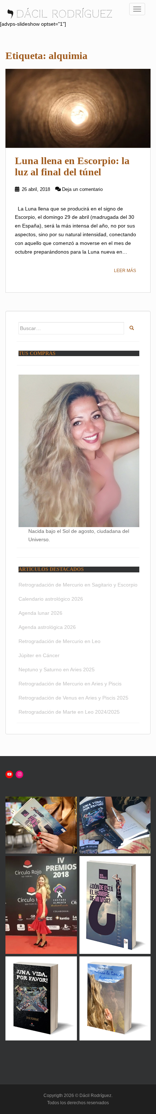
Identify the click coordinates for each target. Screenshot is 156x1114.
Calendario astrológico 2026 (51, 599)
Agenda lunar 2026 (40, 613)
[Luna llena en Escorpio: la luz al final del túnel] (78, 108)
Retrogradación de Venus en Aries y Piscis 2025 (73, 698)
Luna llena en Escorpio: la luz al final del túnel (72, 166)
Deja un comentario (82, 189)
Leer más (125, 270)
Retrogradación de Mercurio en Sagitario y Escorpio (78, 585)
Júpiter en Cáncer (39, 655)
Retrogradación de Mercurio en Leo (59, 641)
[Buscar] (131, 328)
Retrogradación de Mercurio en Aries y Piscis (70, 684)
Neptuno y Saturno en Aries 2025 (57, 669)
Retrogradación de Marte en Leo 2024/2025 (69, 712)
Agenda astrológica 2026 (47, 627)
